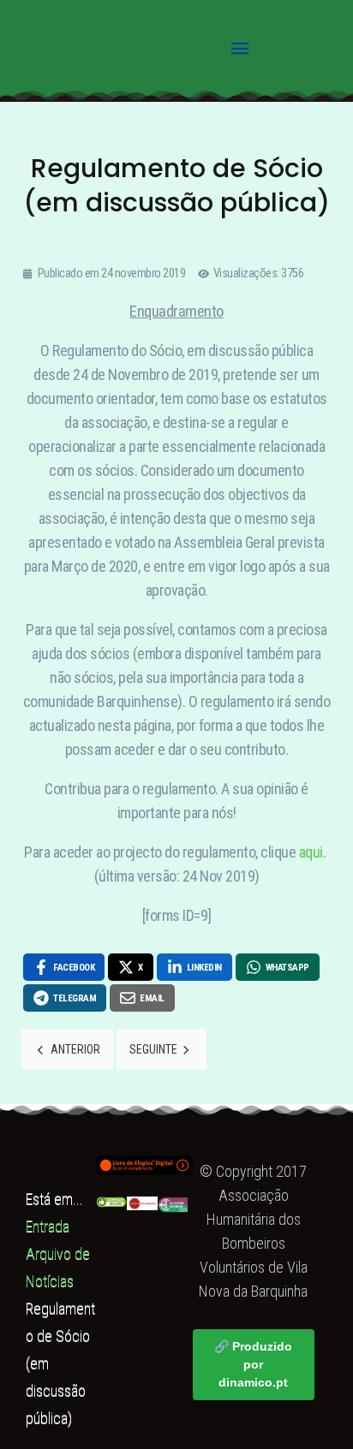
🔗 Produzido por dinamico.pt (253, 1364)
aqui (311, 852)
